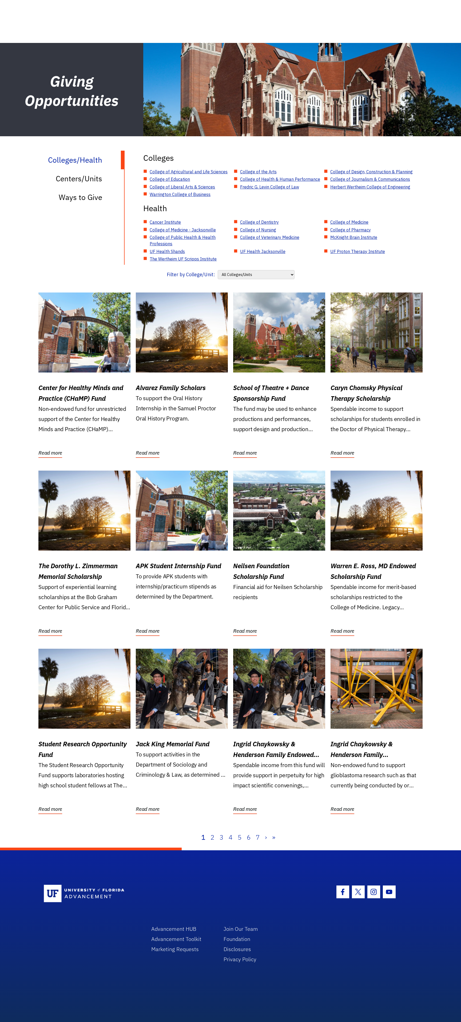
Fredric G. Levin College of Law (269, 187)
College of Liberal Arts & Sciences (182, 187)
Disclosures (237, 949)
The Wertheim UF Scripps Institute (183, 259)
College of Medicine (349, 222)
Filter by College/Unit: (191, 274)
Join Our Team (241, 928)
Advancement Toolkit (176, 939)
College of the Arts (258, 171)
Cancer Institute (165, 222)
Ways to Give (80, 197)
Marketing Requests (175, 949)
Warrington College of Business (180, 194)
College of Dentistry (259, 222)
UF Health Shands (167, 251)
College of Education (170, 179)
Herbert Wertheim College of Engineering (370, 187)
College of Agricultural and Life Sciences (189, 171)
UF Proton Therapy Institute (357, 251)
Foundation (237, 939)
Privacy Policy (240, 959)
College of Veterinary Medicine (269, 237)
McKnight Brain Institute (353, 237)
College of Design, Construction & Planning (371, 171)
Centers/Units (79, 178)
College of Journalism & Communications (370, 179)
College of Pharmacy (350, 230)
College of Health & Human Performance (280, 179)
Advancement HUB (173, 928)
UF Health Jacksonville (262, 251)
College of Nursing (258, 230)
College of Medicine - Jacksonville (183, 230)
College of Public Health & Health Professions (183, 240)
